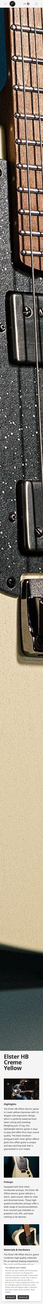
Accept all (11, 1297)
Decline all (23, 1297)
